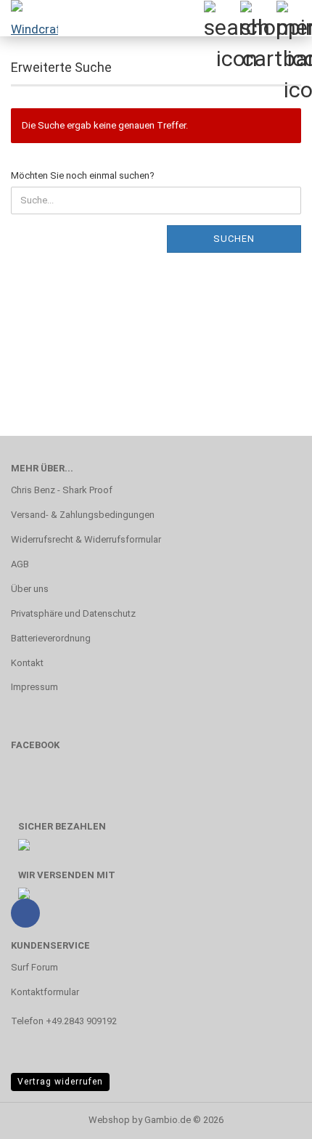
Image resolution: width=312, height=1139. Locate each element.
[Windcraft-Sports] (29, 18)
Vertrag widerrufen (60, 1082)
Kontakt (27, 662)
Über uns (30, 588)
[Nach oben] (272, 1117)
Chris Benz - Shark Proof (61, 490)
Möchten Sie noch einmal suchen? (83, 175)
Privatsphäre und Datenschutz (73, 613)
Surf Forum (34, 967)
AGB (20, 564)
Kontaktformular (45, 991)
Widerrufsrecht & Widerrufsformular (86, 539)
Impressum (34, 686)
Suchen (234, 238)
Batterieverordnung (51, 638)
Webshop (109, 1119)
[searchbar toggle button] (221, 18)
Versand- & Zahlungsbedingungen (83, 514)
